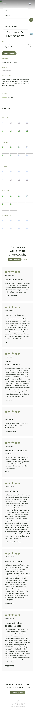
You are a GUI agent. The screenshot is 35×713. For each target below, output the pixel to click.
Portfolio (7, 16)
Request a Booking (11, 26)
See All (25, 259)
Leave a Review (14, 260)
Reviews (7, 21)
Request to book (9, 53)
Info (6, 10)
